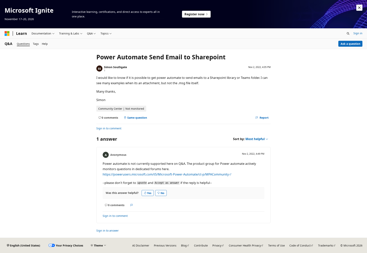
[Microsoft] (7, 33)
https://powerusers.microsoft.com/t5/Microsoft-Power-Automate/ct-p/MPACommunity (166, 174)
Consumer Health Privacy (245, 245)
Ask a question (350, 44)
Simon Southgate (115, 67)
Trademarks (325, 245)
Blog (184, 245)
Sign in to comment (108, 128)
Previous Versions (165, 245)
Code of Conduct (300, 245)
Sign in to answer (107, 230)
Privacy (216, 245)
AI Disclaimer (140, 245)
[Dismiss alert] (359, 8)
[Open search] (348, 33)
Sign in (357, 33)
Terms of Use (276, 245)
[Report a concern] (131, 205)
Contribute (201, 245)
